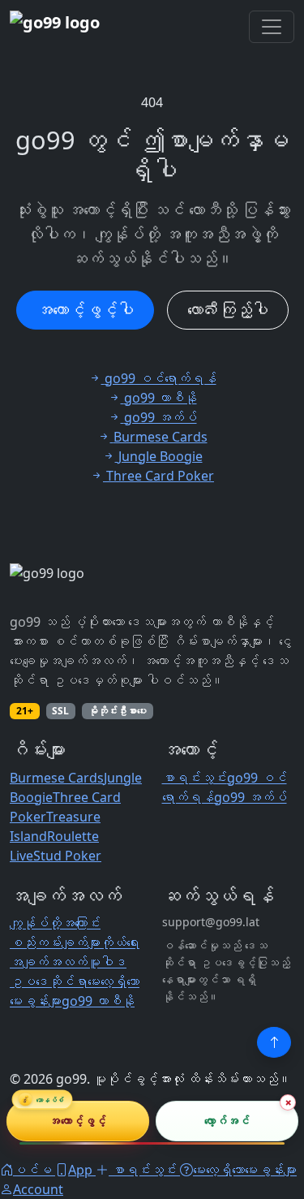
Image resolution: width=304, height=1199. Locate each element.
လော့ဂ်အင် (226, 1120)
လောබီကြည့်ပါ (227, 310)
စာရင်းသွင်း (194, 778)
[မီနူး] (271, 27)
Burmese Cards (57, 778)
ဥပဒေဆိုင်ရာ (49, 981)
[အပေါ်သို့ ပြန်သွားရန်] (274, 1042)
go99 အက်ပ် (250, 797)
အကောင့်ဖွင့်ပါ (85, 310)
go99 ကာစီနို (98, 1001)
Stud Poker (67, 856)
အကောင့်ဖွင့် (77, 1120)
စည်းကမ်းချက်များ (55, 942)
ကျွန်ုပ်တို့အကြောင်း (55, 923)
